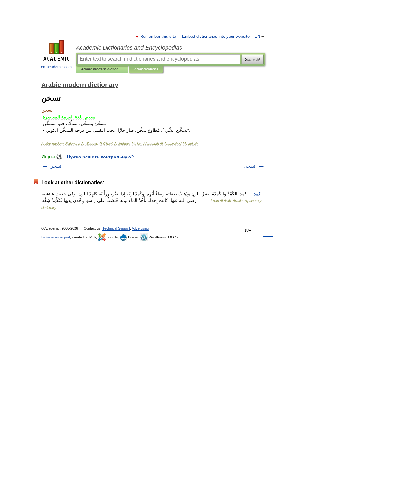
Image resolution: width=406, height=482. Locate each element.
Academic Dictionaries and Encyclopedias (129, 47)
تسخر (56, 166)
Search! (252, 59)
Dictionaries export (55, 237)
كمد (257, 193)
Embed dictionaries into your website (216, 36)
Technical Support (116, 228)
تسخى (249, 166)
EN (257, 36)
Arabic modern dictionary (102, 69)
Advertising (140, 228)
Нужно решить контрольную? (100, 156)
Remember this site (158, 36)
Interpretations (146, 69)
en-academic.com (56, 67)
